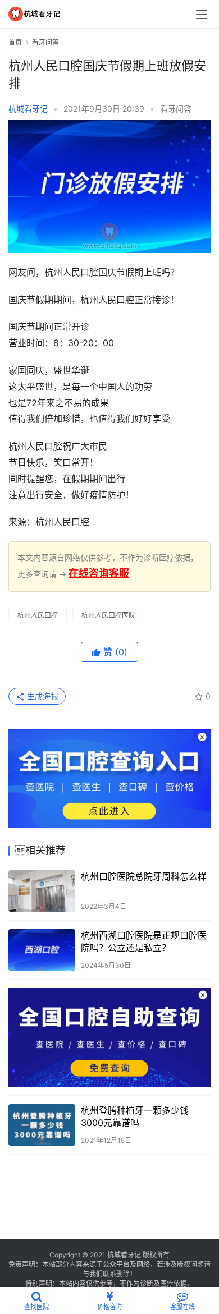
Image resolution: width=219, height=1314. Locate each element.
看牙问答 (175, 108)
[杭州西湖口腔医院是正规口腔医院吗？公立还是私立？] (41, 950)
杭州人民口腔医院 (108, 615)
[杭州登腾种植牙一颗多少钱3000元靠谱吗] (41, 1125)
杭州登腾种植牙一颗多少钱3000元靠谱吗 (135, 1116)
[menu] (201, 14)
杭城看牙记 (28, 108)
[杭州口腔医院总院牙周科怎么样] (41, 891)
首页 (15, 42)
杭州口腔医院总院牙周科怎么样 (144, 876)
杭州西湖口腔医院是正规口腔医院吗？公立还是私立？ (144, 941)
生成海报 (41, 696)
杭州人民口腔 (37, 615)
